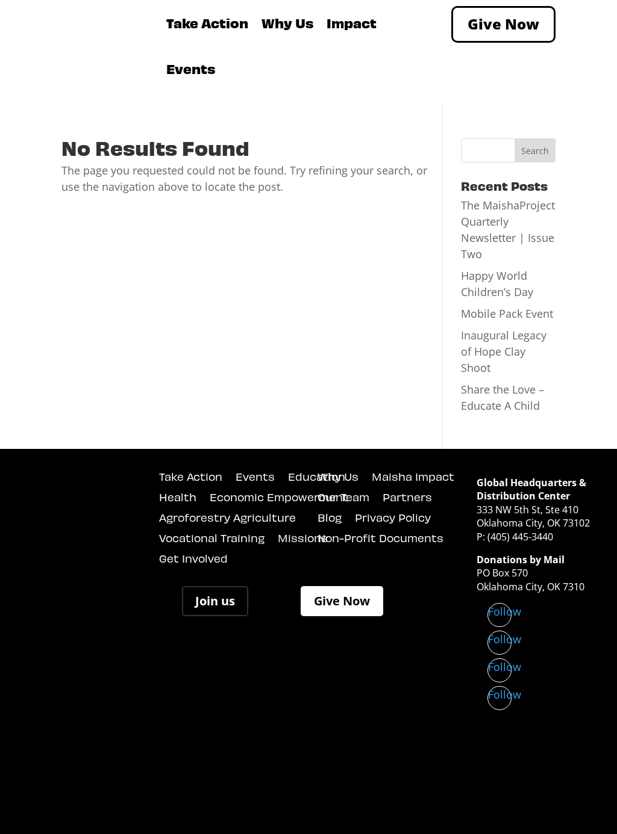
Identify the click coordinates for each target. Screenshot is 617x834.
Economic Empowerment (279, 497)
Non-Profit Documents (380, 538)
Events (190, 68)
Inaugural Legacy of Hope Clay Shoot (504, 351)
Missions (303, 538)
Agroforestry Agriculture (227, 518)
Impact (352, 22)
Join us (215, 601)
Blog (330, 518)
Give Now (503, 24)
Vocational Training (212, 538)
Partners (407, 497)
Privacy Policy (393, 518)
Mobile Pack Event (507, 313)
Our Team (343, 497)
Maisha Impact (413, 477)
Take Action (207, 22)
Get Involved (193, 558)
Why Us (287, 22)
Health (177, 497)
